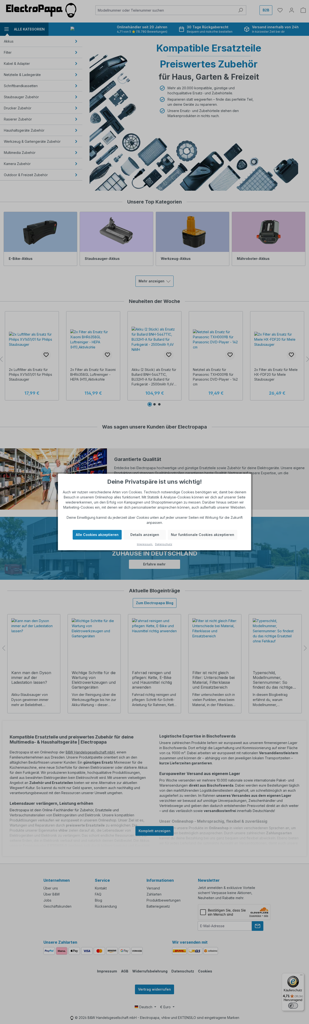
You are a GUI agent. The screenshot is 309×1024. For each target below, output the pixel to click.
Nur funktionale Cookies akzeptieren (202, 535)
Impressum (145, 544)
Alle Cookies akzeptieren (97, 535)
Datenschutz (163, 544)
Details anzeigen (144, 535)
